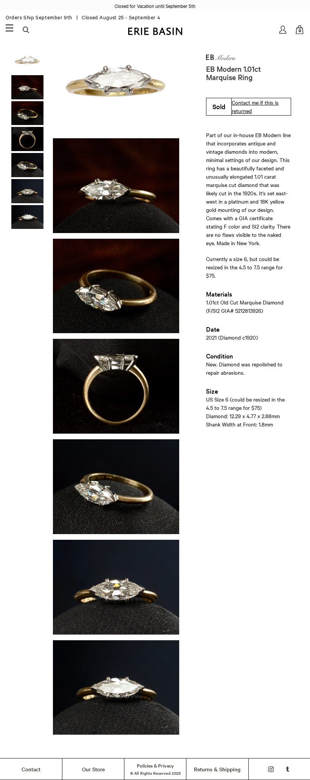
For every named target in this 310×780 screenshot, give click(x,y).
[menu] (9, 27)
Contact (31, 769)
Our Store (93, 769)
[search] (26, 30)
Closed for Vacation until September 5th (155, 5)
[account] (283, 30)
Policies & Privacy (155, 765)
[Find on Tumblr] (288, 769)
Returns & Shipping (217, 769)
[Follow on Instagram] (271, 769)
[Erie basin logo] (155, 30)
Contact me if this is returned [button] (255, 106)
